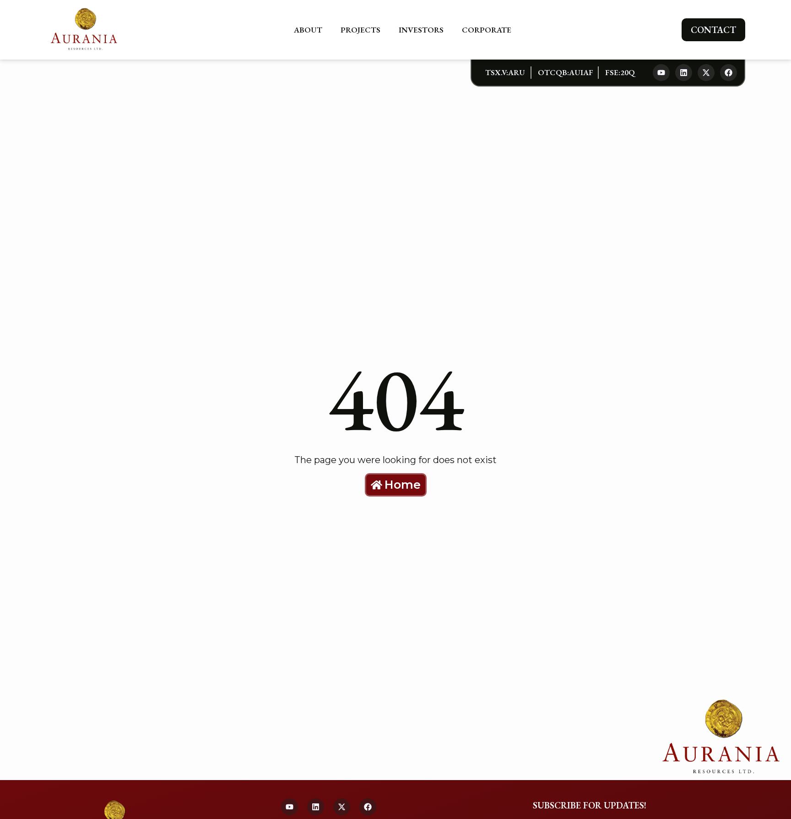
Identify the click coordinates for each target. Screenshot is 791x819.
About (308, 30)
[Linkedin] (683, 72)
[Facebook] (728, 72)
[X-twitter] (706, 72)
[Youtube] (661, 72)
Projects (360, 30)
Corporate (486, 30)
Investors (421, 30)
